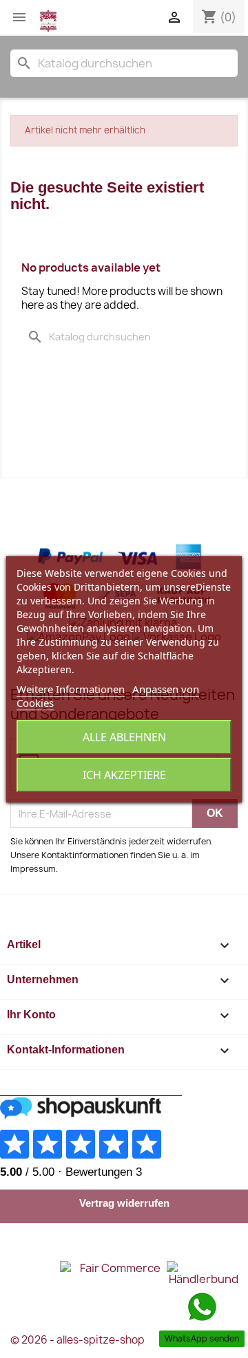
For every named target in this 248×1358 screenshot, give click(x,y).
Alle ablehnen (124, 737)
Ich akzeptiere (124, 774)
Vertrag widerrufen (124, 1203)
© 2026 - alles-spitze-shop (77, 1340)
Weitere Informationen (71, 689)
